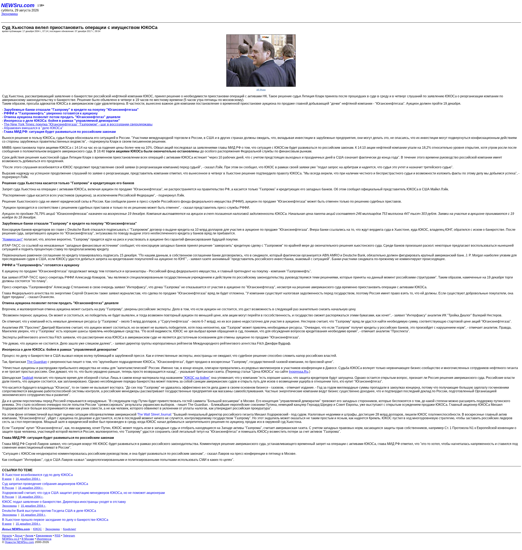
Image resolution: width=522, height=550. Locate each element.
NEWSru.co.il (10, 538)
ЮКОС (37, 529)
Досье (19, 535)
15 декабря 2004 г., (33, 505)
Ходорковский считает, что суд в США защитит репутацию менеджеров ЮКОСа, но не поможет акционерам (83, 493)
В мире (7, 478)
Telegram (69, 535)
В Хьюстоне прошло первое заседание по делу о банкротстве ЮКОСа (55, 519)
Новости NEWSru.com (19, 542)
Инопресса (44, 538)
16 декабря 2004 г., (28, 478)
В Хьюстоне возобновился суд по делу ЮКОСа (37, 475)
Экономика (9, 14)
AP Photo (261, 90)
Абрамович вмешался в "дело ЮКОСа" (33, 128)
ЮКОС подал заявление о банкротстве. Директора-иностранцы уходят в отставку (64, 501)
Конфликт (69, 529)
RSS (57, 535)
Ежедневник (44, 535)
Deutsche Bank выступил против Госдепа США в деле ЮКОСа (49, 510)
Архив (29, 535)
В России (8, 487)
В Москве (28, 538)
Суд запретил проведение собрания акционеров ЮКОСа (45, 484)
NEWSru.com (17, 5)
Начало (7, 535)
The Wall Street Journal (154, 414)
